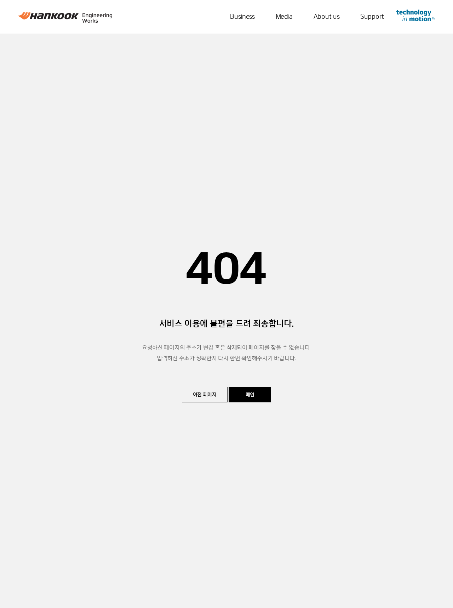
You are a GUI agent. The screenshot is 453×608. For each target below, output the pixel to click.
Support (372, 17)
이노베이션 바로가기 (415, 15)
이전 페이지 (205, 395)
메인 (250, 395)
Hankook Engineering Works (65, 17)
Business (242, 17)
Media (284, 17)
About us (327, 17)
